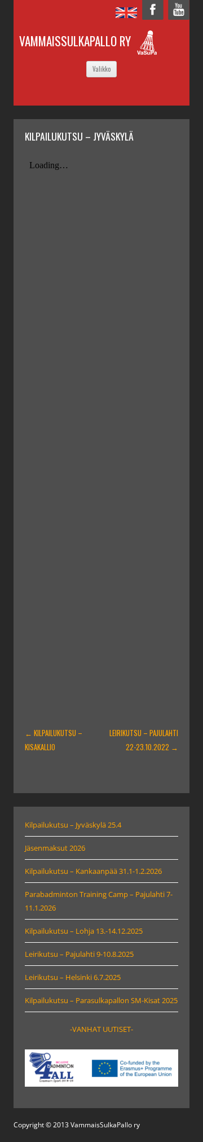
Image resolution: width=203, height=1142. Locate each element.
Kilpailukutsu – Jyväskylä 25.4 (73, 825)
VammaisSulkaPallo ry (75, 41)
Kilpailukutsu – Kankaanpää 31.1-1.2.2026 (93, 871)
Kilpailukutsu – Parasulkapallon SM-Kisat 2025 (101, 1000)
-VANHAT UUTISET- (101, 1029)
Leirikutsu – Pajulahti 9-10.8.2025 (79, 954)
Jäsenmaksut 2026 (55, 848)
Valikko (101, 68)
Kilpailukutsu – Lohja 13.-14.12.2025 (84, 931)
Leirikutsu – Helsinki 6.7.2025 (73, 977)
